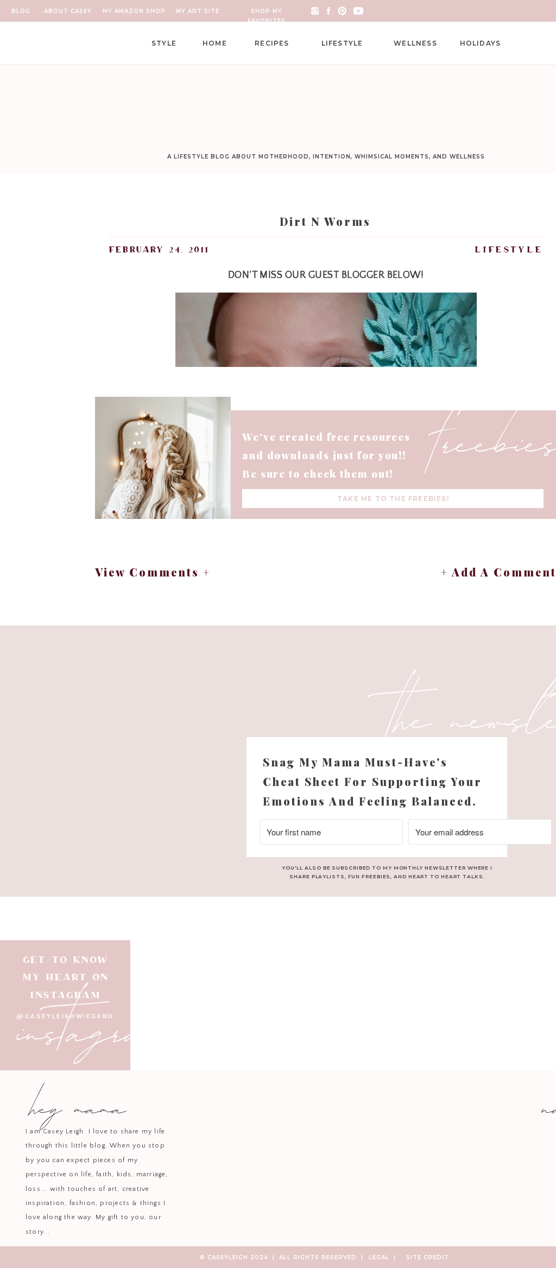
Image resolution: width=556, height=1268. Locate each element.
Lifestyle (509, 250)
